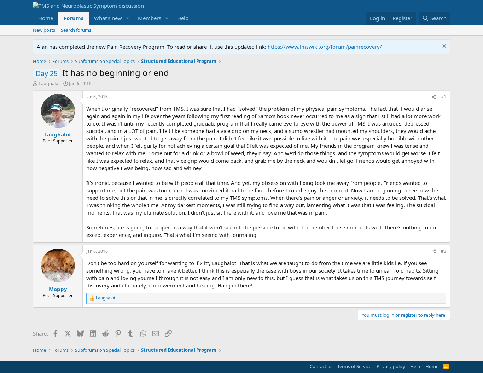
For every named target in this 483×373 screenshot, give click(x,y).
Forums (73, 18)
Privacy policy (391, 366)
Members (149, 18)
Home (45, 18)
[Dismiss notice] (443, 47)
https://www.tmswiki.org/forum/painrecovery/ (325, 46)
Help (182, 18)
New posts (44, 30)
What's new (108, 18)
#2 (443, 251)
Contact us (321, 366)
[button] (128, 18)
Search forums (76, 30)
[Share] (433, 97)
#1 (443, 97)
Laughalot (49, 83)
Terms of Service (354, 366)
